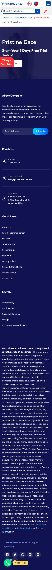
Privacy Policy (25, 528)
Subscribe (40, 131)
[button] (48, 3)
